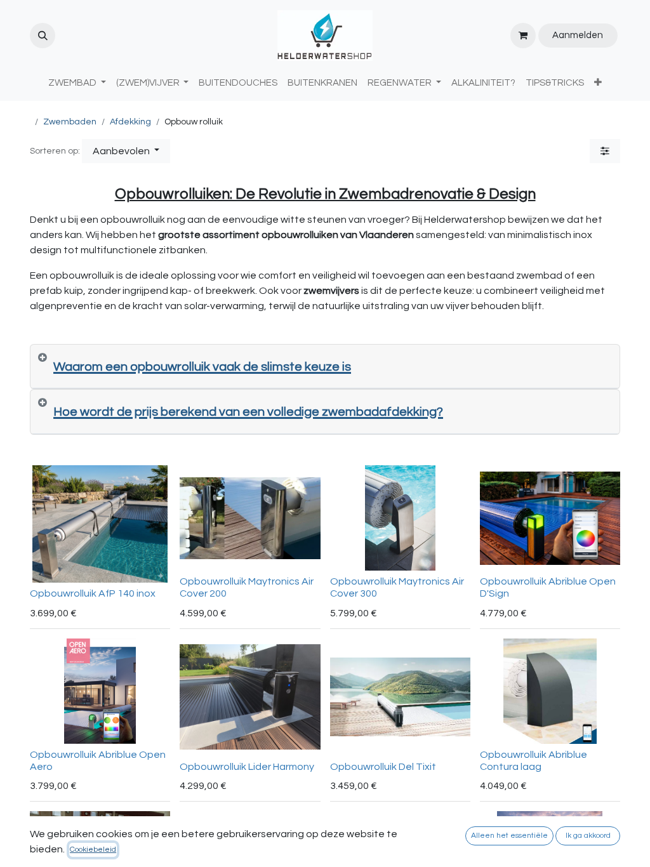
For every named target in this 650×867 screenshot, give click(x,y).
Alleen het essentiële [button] (509, 835)
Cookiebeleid (93, 849)
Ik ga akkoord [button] (588, 835)
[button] (42, 35)
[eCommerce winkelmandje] (523, 35)
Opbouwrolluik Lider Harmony (247, 767)
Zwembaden (69, 121)
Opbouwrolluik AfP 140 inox (93, 593)
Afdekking (130, 121)
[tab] (325, 367)
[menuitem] (238, 83)
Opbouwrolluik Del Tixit (383, 767)
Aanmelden (577, 35)
